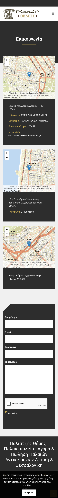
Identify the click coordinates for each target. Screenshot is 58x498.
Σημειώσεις (11, 362)
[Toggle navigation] (53, 14)
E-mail (8, 332)
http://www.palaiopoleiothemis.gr (24, 135)
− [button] (7, 64)
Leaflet (6, 93)
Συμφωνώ (29, 492)
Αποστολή (11, 413)
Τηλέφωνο (10, 347)
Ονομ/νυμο (11, 317)
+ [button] (7, 60)
